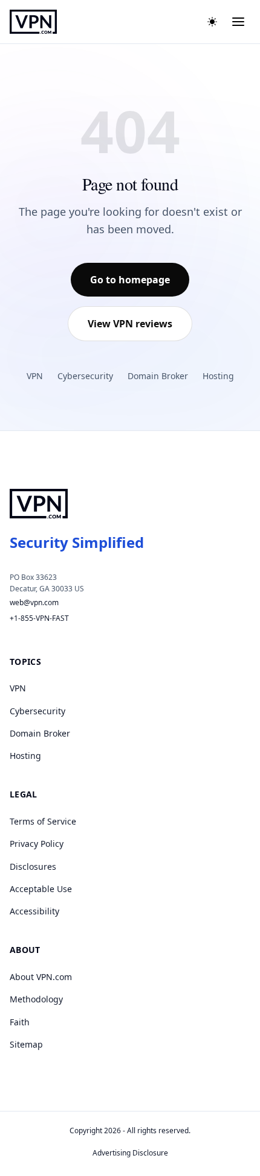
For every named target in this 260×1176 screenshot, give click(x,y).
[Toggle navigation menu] (238, 22)
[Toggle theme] (212, 22)
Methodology (36, 999)
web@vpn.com (34, 602)
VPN (35, 376)
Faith (20, 1022)
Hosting (218, 376)
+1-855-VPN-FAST (39, 618)
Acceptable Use (41, 889)
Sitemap (26, 1044)
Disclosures (33, 866)
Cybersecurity (85, 376)
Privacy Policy (36, 843)
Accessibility (34, 911)
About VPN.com (41, 977)
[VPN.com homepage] (33, 22)
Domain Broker (158, 376)
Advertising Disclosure (130, 1153)
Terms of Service (43, 821)
